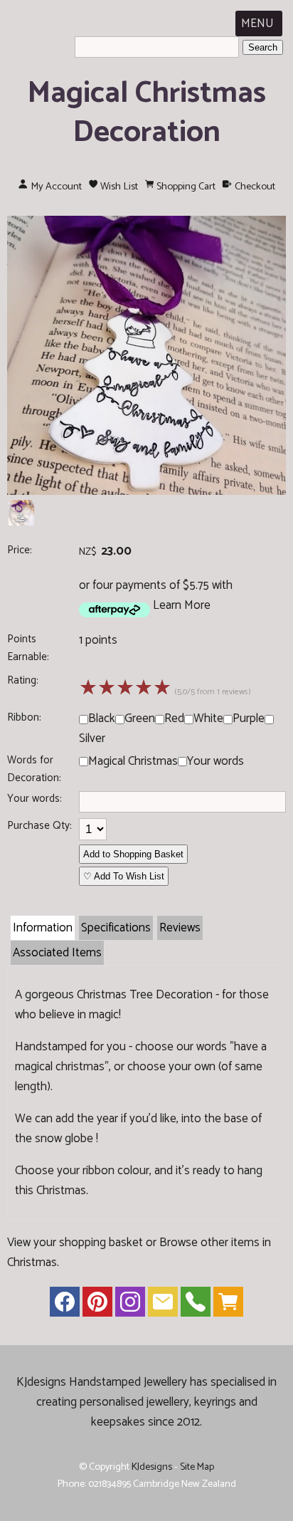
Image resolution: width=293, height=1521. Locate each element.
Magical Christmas (133, 761)
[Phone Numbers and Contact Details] (196, 1305)
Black (101, 718)
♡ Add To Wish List (123, 876)
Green (139, 718)
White (208, 718)
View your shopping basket (75, 1243)
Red (174, 718)
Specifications (116, 928)
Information (43, 928)
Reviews (180, 928)
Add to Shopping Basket (133, 854)
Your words (215, 761)
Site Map (197, 1466)
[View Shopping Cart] (228, 1305)
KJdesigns (152, 1466)
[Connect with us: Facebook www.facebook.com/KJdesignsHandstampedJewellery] (65, 1305)
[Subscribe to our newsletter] (163, 1305)
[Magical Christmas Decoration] (146, 491)
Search (262, 47)
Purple (249, 718)
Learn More (182, 605)
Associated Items (57, 953)
